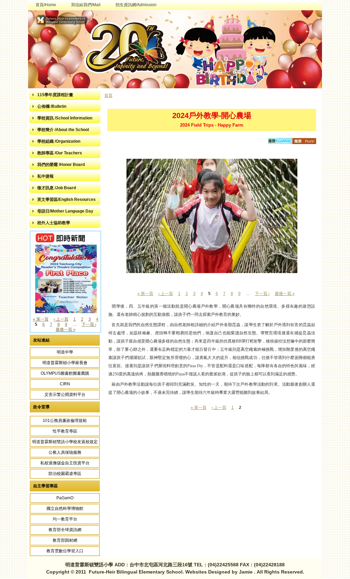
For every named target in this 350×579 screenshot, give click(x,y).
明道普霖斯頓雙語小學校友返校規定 (65, 441)
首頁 (108, 95)
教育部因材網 (65, 540)
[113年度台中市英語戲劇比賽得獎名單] (66, 311)
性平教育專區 (65, 431)
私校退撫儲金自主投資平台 (65, 463)
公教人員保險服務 (65, 452)
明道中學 (65, 352)
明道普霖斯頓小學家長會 (65, 362)
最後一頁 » (66, 329)
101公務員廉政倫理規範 (65, 420)
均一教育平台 (65, 519)
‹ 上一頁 (61, 319)
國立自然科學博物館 (64, 508)
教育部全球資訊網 (65, 529)
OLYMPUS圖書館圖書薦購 (65, 373)
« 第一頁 (41, 319)
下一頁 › (89, 324)
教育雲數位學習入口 (64, 551)
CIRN (65, 384)
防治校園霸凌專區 (65, 473)
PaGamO (64, 498)
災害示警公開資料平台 (64, 394)
